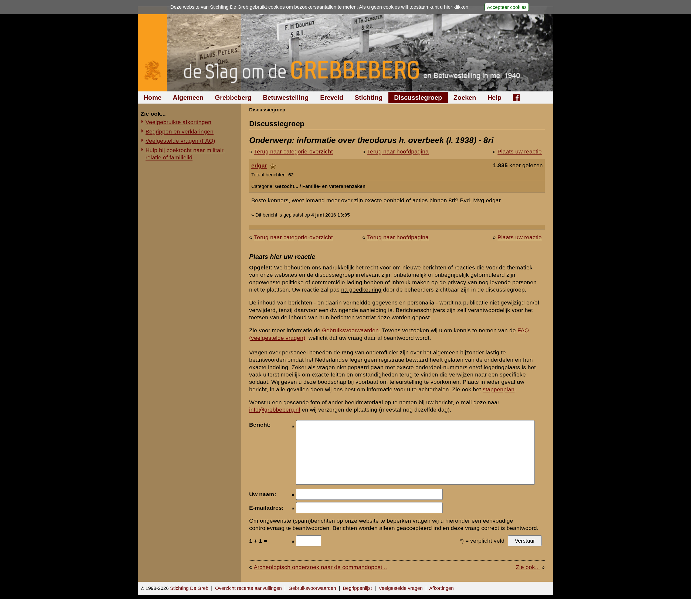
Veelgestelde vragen (401, 588)
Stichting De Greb (189, 588)
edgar (259, 165)
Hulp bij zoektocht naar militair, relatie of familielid (185, 153)
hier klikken (456, 7)
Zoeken (464, 97)
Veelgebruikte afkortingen (178, 122)
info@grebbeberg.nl (274, 409)
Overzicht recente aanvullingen (248, 588)
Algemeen (188, 97)
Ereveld (331, 97)
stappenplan (498, 389)
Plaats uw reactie (519, 151)
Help (494, 97)
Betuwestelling (286, 97)
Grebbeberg (233, 97)
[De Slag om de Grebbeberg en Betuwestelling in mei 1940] (345, 48)
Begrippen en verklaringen (179, 131)
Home (152, 97)
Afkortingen (441, 588)
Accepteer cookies (507, 7)
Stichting (369, 97)
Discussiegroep (418, 97)
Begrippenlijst (357, 588)
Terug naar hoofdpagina (398, 151)
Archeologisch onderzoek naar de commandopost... (320, 567)
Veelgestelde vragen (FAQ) (180, 141)
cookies (276, 7)
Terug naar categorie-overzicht (293, 151)
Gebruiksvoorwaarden (350, 330)
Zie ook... (528, 567)
